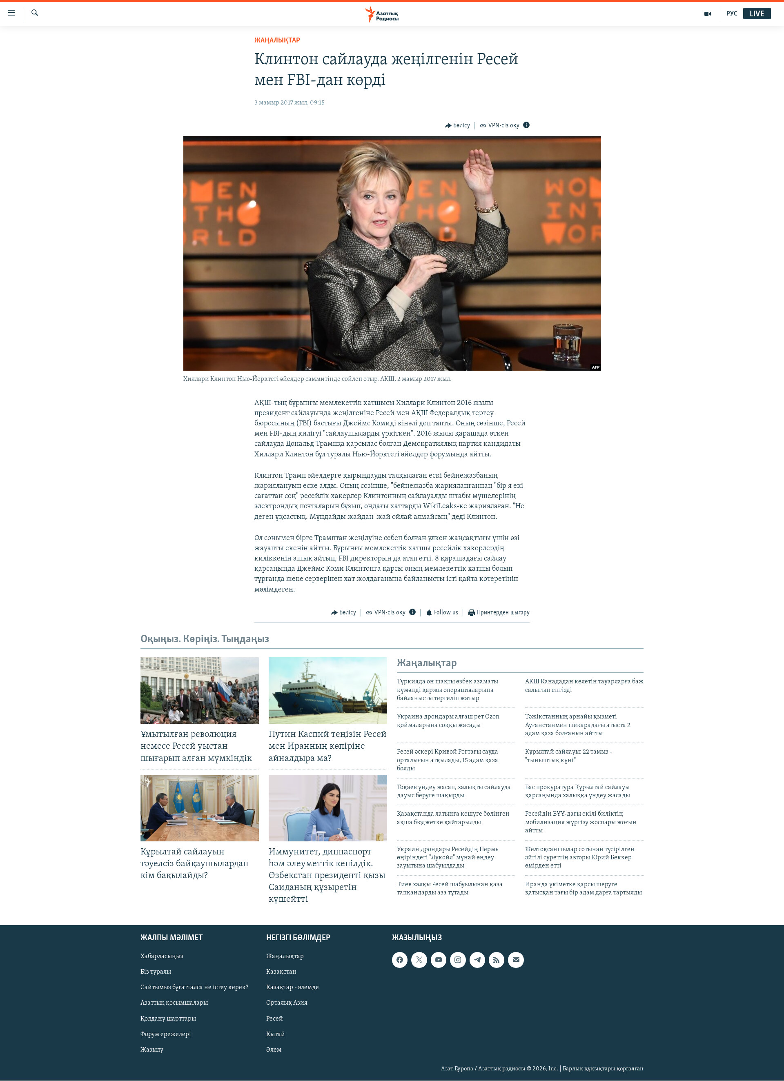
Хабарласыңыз (161, 957)
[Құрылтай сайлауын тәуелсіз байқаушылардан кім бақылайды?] (199, 808)
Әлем (273, 1050)
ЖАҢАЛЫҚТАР (277, 40)
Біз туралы (155, 972)
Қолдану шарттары (168, 1019)
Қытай (275, 1034)
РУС (731, 14)
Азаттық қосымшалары (174, 1003)
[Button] (457, 125)
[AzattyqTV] (707, 14)
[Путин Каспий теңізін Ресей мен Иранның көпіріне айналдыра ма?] (328, 690)
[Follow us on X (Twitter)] (419, 960)
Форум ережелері (165, 1034)
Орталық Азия (286, 1003)
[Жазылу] (515, 960)
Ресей (274, 1019)
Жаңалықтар (285, 957)
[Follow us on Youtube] (438, 960)
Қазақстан (281, 972)
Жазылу (151, 1050)
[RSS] (496, 960)
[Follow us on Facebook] (400, 960)
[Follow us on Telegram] (477, 960)
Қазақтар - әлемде (292, 988)
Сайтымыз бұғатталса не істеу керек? (194, 988)
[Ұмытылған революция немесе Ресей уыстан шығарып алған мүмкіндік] (199, 690)
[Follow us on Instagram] (458, 960)
